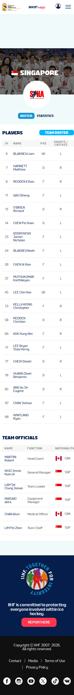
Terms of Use (55, 661)
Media (33, 661)
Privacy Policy (37, 667)
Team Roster (56, 132)
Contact (15, 661)
